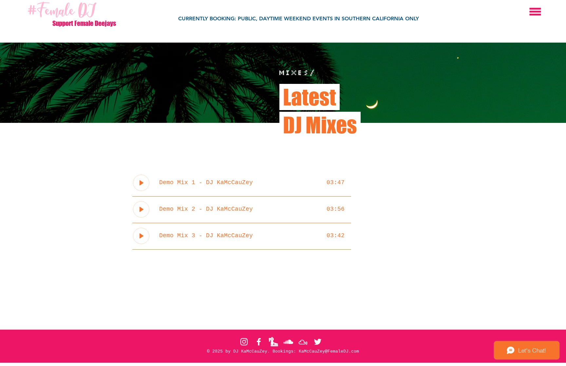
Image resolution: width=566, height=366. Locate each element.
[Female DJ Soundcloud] (288, 342)
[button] (535, 12)
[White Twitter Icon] (318, 342)
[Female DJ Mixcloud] (303, 342)
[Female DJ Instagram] (244, 342)
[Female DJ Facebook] (259, 342)
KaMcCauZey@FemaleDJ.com (329, 351)
